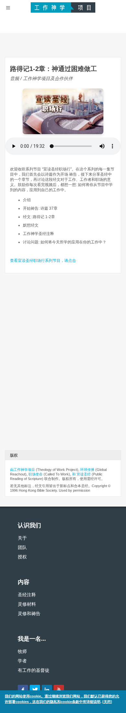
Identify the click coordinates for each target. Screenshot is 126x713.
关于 (22, 538)
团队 (22, 547)
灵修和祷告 (29, 613)
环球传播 (87, 470)
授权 (22, 556)
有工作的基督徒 (33, 670)
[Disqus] (63, 364)
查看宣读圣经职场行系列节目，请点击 (43, 260)
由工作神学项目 (22, 470)
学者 (22, 660)
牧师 (22, 651)
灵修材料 (27, 604)
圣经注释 (27, 594)
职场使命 (35, 474)
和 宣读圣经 (81, 474)
